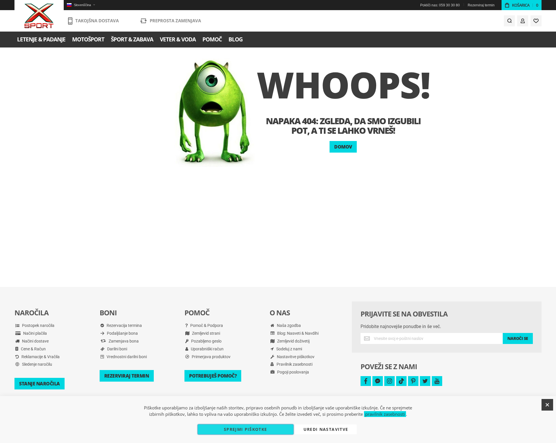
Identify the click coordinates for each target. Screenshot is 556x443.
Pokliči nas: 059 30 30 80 (440, 5)
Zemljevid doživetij (293, 341)
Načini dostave (35, 341)
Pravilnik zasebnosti (294, 364)
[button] (81, 5)
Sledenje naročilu (36, 364)
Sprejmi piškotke (245, 429)
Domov (343, 147)
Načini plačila (34, 333)
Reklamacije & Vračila (40, 356)
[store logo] (39, 15)
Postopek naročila (37, 325)
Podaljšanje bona (122, 333)
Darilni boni (116, 349)
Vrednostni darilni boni (126, 356)
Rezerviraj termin (481, 5)
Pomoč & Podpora (206, 325)
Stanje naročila (39, 383)
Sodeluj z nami (288, 349)
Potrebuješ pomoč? (213, 376)
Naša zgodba (288, 325)
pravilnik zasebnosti (385, 414)
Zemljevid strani (205, 333)
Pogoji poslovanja (292, 372)
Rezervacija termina (124, 325)
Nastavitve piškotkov (295, 356)
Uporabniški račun (207, 349)
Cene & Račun (33, 349)
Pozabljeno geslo (206, 341)
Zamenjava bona (123, 341)
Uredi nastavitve (325, 429)
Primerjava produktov (211, 356)
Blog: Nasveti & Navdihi (297, 333)
